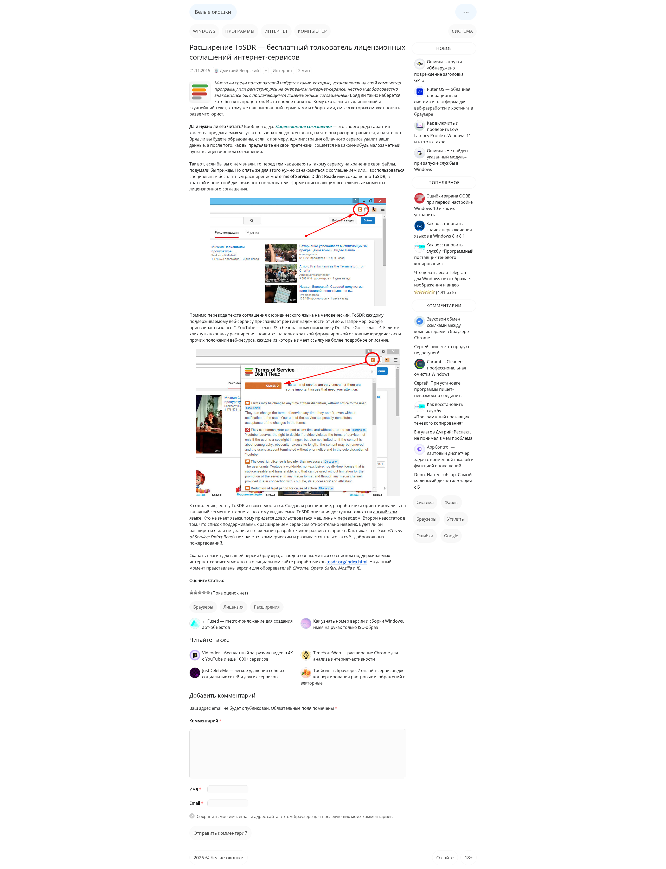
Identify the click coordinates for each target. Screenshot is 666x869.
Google (451, 536)
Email (196, 803)
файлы (451, 502)
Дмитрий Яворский (239, 70)
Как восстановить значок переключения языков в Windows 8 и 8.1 (443, 230)
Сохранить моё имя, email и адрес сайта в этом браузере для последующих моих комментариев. (295, 816)
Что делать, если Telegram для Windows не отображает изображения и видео (443, 279)
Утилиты (456, 519)
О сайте (445, 857)
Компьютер (312, 31)
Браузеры (203, 607)
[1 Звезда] (191, 592)
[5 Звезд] (208, 592)
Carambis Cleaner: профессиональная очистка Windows (440, 368)
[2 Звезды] (196, 592)
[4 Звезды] (204, 592)
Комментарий (205, 721)
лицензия (233, 607)
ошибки (425, 536)
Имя (195, 789)
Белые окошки (213, 11)
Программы (240, 31)
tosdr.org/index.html (346, 562)
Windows (204, 31)
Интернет (276, 31)
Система (462, 31)
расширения (267, 607)
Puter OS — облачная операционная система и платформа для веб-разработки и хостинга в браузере (443, 101)
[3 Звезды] (200, 592)
